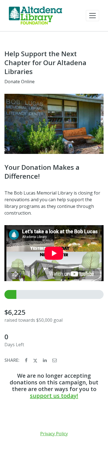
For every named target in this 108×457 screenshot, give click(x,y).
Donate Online (19, 81)
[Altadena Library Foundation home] (35, 15)
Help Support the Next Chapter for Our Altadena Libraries (45, 62)
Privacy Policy (54, 434)
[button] (92, 15)
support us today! (54, 395)
